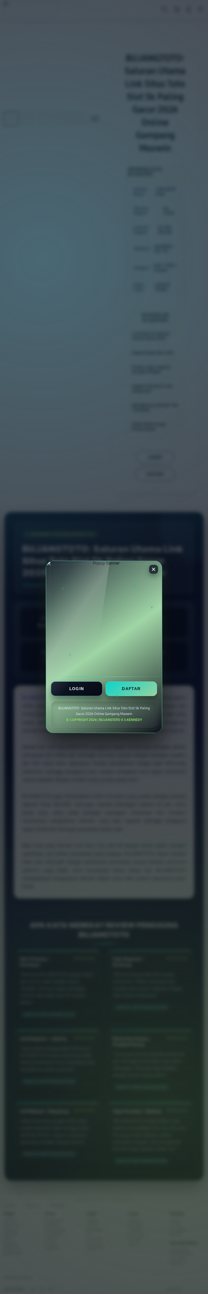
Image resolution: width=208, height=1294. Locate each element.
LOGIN (76, 689)
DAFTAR (131, 689)
